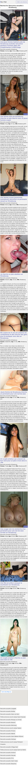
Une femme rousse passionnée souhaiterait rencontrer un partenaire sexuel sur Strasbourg (13, 199)
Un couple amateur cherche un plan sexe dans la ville (13, 659)
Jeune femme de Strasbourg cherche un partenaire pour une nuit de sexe (13, 393)
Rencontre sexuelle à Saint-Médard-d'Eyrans (11, 736)
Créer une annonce (22, 2)
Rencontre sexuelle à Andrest (8, 752)
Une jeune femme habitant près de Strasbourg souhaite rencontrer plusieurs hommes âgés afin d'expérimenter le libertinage (12, 44)
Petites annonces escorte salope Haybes (10, 728)
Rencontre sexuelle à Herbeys (8, 739)
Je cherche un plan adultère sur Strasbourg (11, 275)
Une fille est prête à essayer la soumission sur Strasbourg (11, 584)
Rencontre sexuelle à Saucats (8, 755)
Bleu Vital (3, 2)
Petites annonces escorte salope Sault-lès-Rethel (13, 749)
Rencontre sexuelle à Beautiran (8, 763)
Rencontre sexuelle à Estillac (7, 711)
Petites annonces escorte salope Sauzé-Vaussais (12, 717)
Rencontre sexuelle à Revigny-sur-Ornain (11, 719)
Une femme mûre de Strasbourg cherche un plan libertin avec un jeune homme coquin (13, 118)
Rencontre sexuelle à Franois (7, 731)
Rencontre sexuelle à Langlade (8, 708)
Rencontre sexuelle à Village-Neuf (9, 747)
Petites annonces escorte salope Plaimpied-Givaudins (11, 743)
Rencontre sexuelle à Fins (7, 758)
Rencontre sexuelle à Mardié (7, 733)
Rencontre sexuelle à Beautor (8, 722)
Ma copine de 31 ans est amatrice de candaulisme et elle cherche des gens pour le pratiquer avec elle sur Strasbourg (13, 335)
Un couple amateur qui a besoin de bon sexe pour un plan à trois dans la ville (13, 460)
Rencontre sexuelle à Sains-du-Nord (9, 714)
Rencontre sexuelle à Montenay (8, 725)
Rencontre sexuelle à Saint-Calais (9, 761)
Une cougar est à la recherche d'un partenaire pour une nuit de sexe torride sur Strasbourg (12, 530)
